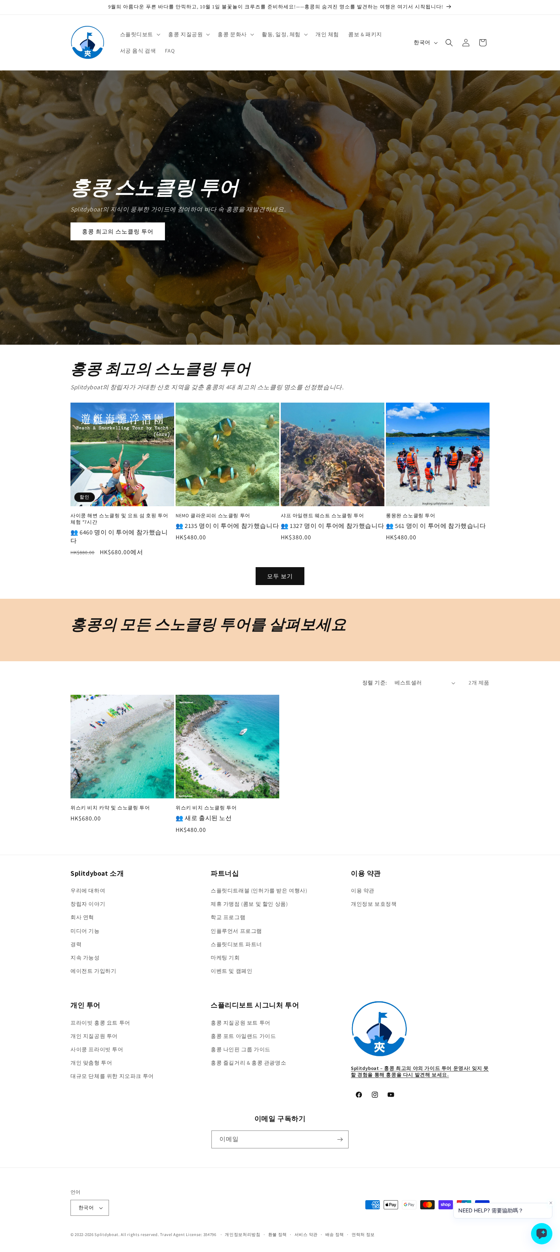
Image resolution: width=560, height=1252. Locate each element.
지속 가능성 (85, 957)
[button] (139, 34)
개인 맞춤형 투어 (91, 1062)
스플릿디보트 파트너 (236, 944)
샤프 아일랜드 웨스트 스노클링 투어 (322, 516)
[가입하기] (339, 1139)
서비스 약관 (306, 1234)
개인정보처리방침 (243, 1234)
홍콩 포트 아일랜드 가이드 (243, 1036)
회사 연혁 (82, 917)
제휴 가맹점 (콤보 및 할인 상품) (249, 903)
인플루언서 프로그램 (236, 930)
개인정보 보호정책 (374, 903)
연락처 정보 (363, 1234)
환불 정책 (277, 1234)
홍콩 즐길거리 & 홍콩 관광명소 (248, 1062)
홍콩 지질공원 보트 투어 (240, 1022)
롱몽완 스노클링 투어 (410, 516)
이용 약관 (362, 890)
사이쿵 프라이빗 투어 (96, 1049)
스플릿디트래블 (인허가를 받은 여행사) (259, 890)
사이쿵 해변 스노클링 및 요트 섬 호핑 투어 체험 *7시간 (119, 519)
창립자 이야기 (87, 903)
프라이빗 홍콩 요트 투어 (100, 1022)
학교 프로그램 (228, 917)
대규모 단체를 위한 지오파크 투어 (112, 1076)
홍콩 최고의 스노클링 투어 (118, 231)
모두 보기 (280, 576)
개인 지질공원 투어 (94, 1036)
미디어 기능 (85, 930)
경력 (76, 944)
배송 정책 (334, 1234)
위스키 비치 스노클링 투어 (206, 808)
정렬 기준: (374, 682)
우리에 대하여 (87, 890)
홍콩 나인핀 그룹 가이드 (240, 1049)
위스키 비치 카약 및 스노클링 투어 (110, 808)
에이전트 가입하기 (93, 970)
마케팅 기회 (225, 957)
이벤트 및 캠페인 (231, 970)
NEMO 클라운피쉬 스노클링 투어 (213, 516)
